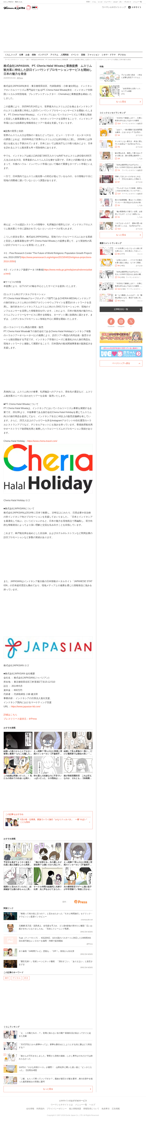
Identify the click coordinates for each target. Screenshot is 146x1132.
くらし (94, 2)
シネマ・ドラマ (109, 54)
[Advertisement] (73, 31)
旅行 (7, 978)
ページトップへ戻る (121, 363)
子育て (88, 2)
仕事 (21, 54)
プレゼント (127, 2)
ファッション (93, 54)
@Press (20, 78)
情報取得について (91, 1108)
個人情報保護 (75, 1108)
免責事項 (106, 1108)
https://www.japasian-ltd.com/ (25, 706)
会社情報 (30, 1108)
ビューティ (107, 2)
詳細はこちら (10, 714)
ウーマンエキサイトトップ (114, 7)
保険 (34, 54)
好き (26, 978)
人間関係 (65, 54)
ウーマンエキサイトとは (62, 1104)
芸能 (83, 54)
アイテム (54, 54)
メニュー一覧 (137, 2)
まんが (115, 2)
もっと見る (48, 1089)
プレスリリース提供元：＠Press (20, 719)
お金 (28, 54)
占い (120, 2)
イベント (75, 54)
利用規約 (40, 1108)
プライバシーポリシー (57, 1108)
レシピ (100, 2)
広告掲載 (116, 1108)
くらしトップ (11, 54)
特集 (102, 66)
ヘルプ (92, 1104)
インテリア (43, 54)
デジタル (122, 54)
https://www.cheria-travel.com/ (42, 441)
